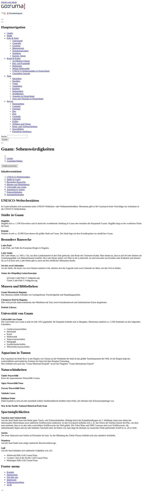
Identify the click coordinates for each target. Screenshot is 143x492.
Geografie (16, 43)
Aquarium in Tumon (16, 189)
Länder (10, 33)
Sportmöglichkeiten (15, 194)
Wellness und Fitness (21, 124)
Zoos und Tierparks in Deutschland (27, 99)
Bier (14, 111)
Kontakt (10, 472)
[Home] (13, 8)
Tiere (9, 76)
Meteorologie (18, 48)
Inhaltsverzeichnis (9, 166)
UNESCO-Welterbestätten (18, 177)
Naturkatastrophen (20, 51)
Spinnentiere (17, 91)
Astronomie (17, 41)
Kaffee (15, 121)
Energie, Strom (19, 56)
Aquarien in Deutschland (23, 96)
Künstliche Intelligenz (22, 131)
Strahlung (16, 53)
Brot (14, 114)
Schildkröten (17, 93)
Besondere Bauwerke (16, 182)
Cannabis (16, 106)
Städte (9, 35)
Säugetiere (17, 78)
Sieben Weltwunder (21, 68)
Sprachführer (18, 129)
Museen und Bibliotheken (18, 184)
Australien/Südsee (15, 161)
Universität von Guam (16, 187)
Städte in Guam (13, 179)
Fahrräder (16, 119)
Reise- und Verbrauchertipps (24, 126)
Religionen (17, 66)
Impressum (11, 480)
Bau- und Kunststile (21, 63)
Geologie (16, 46)
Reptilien (16, 81)
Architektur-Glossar (21, 61)
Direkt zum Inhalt (9, 2)
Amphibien (17, 86)
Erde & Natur (13, 38)
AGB (9, 485)
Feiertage (16, 109)
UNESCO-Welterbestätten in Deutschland (30, 71)
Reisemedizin (18, 104)
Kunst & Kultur (14, 58)
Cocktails (16, 116)
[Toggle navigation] (2, 19)
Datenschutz (12, 475)
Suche (4, 136)
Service (10, 101)
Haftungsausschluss (15, 482)
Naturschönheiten (14, 192)
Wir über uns (12, 477)
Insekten (16, 88)
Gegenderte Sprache (21, 73)
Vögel (15, 83)
